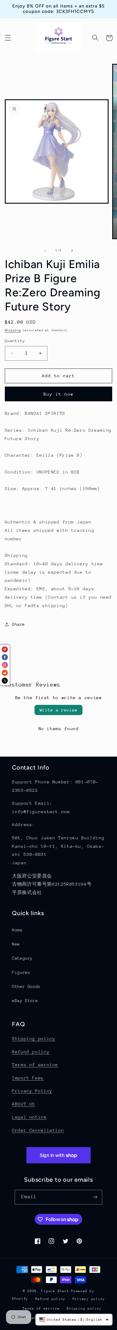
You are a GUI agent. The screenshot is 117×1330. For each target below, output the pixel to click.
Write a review (58, 709)
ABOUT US (23, 1103)
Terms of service (35, 1064)
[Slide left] (45, 250)
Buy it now (59, 394)
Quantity (15, 340)
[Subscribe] (95, 1197)
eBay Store (25, 1000)
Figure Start (55, 1291)
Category (22, 958)
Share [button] (18, 624)
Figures (21, 972)
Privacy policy (89, 1299)
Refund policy (31, 1051)
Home (17, 929)
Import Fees (28, 1077)
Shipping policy (33, 1038)
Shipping (13, 330)
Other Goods (26, 986)
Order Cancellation (38, 1130)
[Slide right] (72, 250)
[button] (8, 38)
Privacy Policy (32, 1090)
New (16, 944)
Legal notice (29, 1116)
